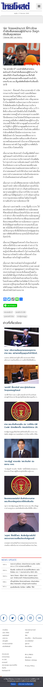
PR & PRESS (29, 655)
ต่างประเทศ (5, 654)
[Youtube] (21, 618)
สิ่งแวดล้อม (28, 646)
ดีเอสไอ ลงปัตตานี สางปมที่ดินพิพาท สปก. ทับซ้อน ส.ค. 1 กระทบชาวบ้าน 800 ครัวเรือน (25, 571)
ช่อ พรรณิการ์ (8, 312)
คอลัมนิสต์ (5, 635)
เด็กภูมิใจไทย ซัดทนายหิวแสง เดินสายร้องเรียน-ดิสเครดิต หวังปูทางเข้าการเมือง (24, 582)
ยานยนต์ (4, 662)
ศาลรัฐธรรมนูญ (21, 316)
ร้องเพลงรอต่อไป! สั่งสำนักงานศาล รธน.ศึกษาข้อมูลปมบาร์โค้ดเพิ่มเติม (19, 500)
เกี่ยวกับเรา (28, 657)
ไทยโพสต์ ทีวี (6, 671)
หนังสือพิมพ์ (6, 646)
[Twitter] (12, 618)
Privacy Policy (30, 666)
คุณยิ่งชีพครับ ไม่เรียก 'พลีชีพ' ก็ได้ (22, 587)
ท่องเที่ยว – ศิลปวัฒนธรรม (33, 638)
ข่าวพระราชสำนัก (7, 644)
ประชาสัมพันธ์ (29, 641)
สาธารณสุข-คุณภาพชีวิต (9, 665)
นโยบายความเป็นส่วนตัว (25, 684)
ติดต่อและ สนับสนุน (31, 660)
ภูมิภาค (27, 644)
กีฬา (26, 635)
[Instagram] (30, 618)
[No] (41, 682)
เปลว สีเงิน (5, 633)
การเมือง (5, 630)
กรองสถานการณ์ (30, 630)
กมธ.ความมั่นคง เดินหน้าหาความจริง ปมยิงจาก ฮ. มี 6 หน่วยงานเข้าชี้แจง (25, 565)
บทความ (5, 638)
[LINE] (39, 618)
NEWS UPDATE (9, 560)
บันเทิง (4, 668)
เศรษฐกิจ (5, 641)
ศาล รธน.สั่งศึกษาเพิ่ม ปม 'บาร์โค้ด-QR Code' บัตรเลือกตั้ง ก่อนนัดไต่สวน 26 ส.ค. (21, 427)
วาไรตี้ (27, 633)
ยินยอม (13, 684)
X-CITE (4, 660)
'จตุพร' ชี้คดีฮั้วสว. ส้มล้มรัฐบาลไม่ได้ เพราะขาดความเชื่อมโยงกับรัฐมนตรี (20, 537)
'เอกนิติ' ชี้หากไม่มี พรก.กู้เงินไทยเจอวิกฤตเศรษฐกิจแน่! (19, 389)
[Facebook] (3, 618)
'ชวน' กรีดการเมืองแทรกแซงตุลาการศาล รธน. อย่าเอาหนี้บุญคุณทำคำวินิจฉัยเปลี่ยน (21, 353)
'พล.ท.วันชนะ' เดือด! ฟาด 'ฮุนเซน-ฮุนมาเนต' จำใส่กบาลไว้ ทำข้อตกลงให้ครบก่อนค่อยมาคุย (24, 576)
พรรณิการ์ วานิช (20, 312)
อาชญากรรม (6, 657)
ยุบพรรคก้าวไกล (9, 316)
